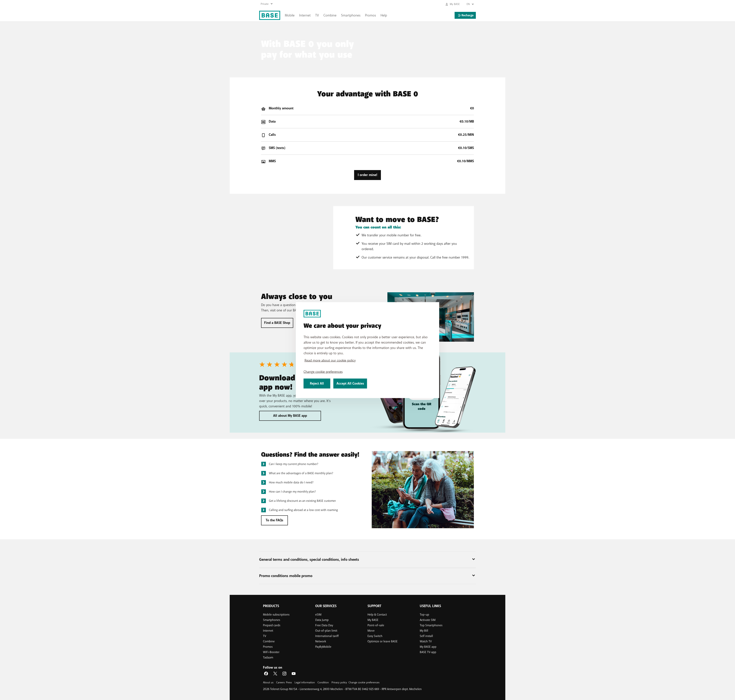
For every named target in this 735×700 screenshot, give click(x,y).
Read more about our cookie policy (330, 360)
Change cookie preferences (323, 371)
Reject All (317, 383)
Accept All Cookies (350, 383)
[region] (367, 350)
